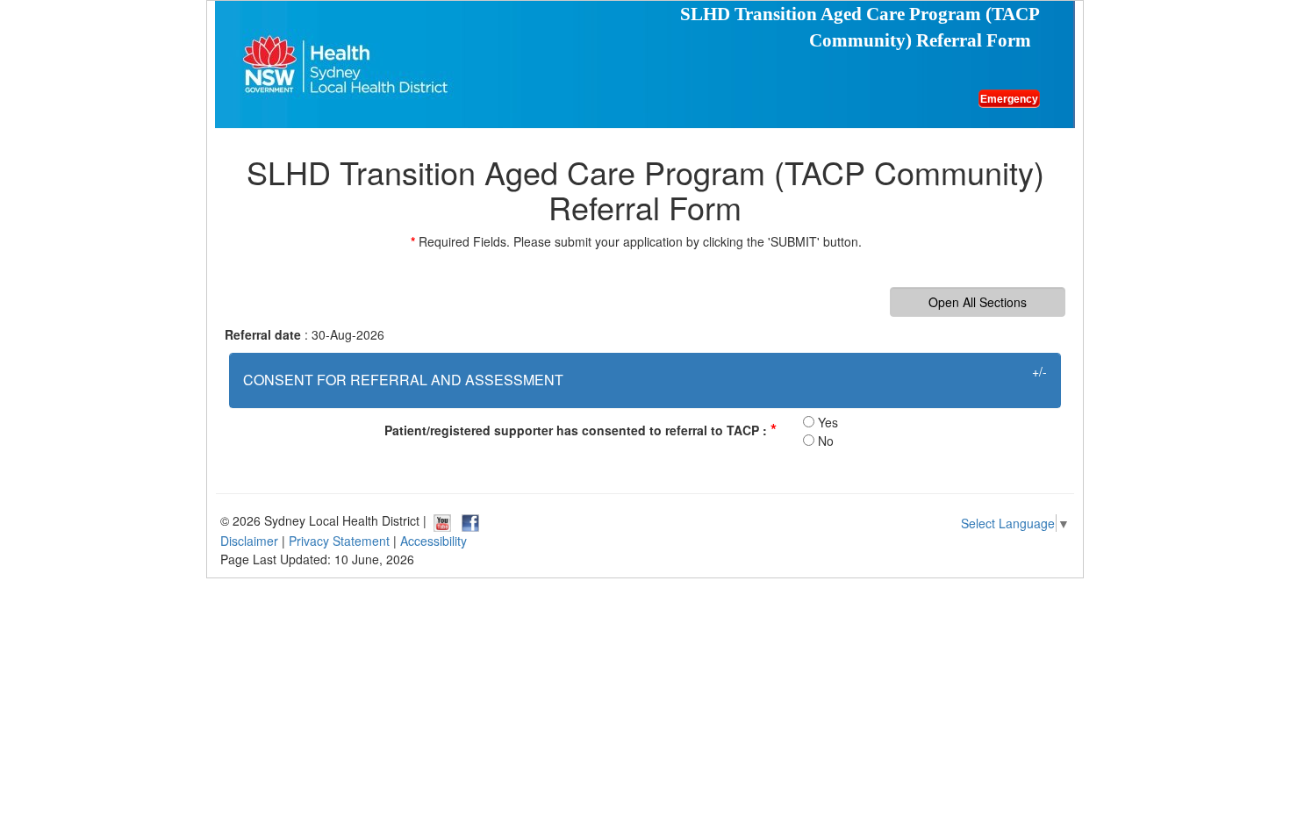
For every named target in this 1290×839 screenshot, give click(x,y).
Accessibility (433, 540)
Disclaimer (249, 540)
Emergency (1009, 99)
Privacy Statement (339, 540)
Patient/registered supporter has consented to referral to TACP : (580, 429)
